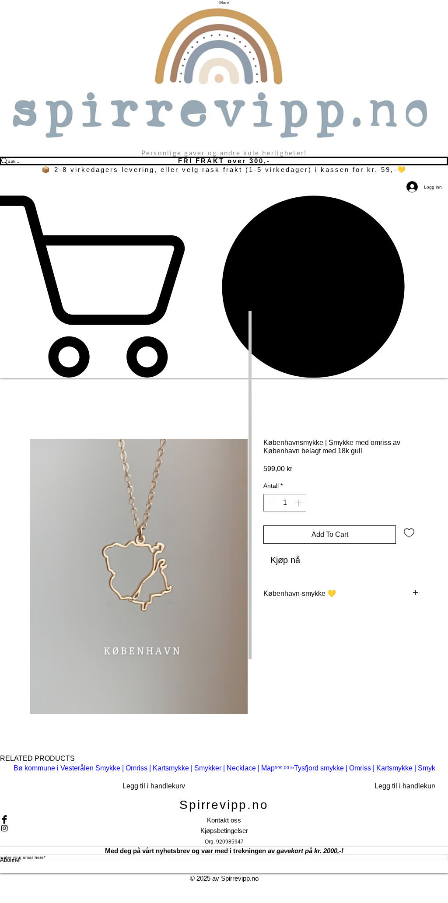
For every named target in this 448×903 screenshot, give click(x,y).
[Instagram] (224, 828)
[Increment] (299, 502)
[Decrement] (271, 502)
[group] (224, 779)
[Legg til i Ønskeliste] (409, 532)
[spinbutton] (285, 502)
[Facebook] (224, 819)
